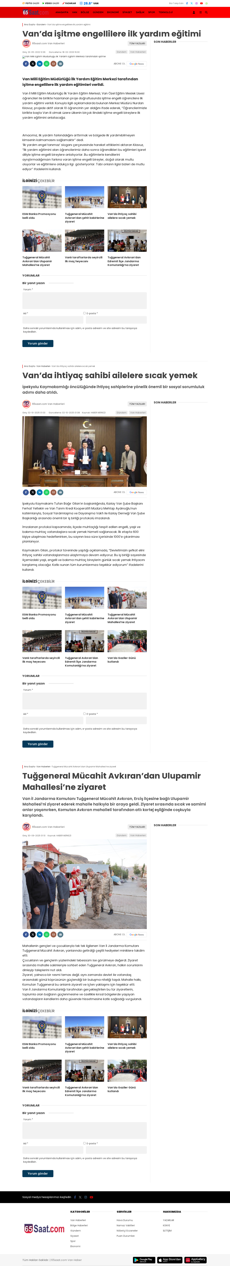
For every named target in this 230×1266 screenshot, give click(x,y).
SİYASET (127, 12)
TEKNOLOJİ (166, 12)
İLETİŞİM (167, 1230)
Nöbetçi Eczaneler (127, 1230)
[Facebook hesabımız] (187, 3)
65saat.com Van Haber (66, 1260)
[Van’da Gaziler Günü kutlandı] (127, 642)
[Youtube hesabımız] (201, 3)
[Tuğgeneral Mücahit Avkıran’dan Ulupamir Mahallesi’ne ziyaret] (42, 241)
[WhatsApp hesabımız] (207, 3)
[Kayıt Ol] (194, 12)
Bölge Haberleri (79, 1225)
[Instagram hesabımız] (196, 3)
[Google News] (137, 63)
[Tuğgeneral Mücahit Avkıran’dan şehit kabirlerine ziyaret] (84, 198)
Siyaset (74, 1236)
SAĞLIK (140, 12)
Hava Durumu (125, 1220)
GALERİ (32, 3)
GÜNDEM (98, 12)
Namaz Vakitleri (126, 1225)
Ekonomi (75, 1246)
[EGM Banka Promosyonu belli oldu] (42, 198)
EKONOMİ (113, 12)
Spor (73, 1241)
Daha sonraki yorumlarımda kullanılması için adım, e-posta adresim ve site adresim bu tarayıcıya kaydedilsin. (80, 330)
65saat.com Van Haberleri (48, 43)
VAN (74, 12)
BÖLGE (85, 12)
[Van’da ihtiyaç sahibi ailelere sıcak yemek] (127, 198)
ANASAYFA (62, 12)
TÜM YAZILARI (137, 43)
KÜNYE (166, 1225)
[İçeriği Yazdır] (60, 64)
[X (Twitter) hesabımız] (191, 3)
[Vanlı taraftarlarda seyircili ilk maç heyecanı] (84, 241)
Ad (25, 313)
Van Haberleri (138, 52)
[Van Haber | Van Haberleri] (36, 15)
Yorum (28, 289)
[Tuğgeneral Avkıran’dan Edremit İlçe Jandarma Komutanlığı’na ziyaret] (127, 241)
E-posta (92, 313)
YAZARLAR (168, 1220)
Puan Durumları (126, 1236)
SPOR (151, 12)
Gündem (121, 52)
